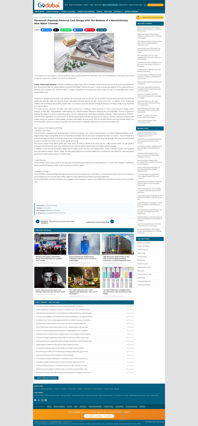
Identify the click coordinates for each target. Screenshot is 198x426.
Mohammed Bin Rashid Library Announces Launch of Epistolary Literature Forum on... (148, 155)
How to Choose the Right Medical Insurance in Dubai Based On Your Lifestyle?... (62, 330)
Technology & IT (142, 249)
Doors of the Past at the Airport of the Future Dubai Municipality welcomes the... (148, 169)
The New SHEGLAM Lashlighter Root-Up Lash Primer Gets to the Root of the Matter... (149, 64)
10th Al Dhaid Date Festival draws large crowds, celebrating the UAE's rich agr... (62, 327)
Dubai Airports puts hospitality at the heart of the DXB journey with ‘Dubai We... (149, 197)
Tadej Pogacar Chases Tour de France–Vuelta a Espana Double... (57, 344)
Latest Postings (52, 12)
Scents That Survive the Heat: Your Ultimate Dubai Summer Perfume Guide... (148, 50)
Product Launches (68, 12)
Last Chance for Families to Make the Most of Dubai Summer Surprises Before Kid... (149, 183)
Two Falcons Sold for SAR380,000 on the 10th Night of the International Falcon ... (149, 148)
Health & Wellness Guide (105, 395)
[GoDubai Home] (48, 5)
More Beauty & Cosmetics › (122, 230)
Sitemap (116, 389)
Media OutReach (131, 12)
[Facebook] (35, 400)
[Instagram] (42, 400)
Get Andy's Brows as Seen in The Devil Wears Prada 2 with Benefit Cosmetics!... (148, 110)
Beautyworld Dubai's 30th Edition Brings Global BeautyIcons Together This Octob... (63, 372)
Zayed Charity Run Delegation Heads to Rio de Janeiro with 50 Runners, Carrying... (149, 204)
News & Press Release (110, 5)
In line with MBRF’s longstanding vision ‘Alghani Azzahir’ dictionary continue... (148, 176)
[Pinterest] (46, 400)
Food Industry (142, 256)
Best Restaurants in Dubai (137, 395)
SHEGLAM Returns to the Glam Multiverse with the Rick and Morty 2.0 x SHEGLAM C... (148, 103)
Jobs (91, 5)
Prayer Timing (108, 389)
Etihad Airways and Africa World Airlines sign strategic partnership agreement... (62, 351)
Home (66, 5)
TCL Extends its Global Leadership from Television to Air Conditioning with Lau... (62, 358)
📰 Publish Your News (155, 5)
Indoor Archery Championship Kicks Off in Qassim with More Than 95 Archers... (149, 141)
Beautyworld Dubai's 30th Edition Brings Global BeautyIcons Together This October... (149, 29)
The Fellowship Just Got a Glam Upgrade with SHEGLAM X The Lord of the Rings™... (149, 57)
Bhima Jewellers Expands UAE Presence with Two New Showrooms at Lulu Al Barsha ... (149, 162)
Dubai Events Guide (91, 395)
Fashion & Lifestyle (143, 246)
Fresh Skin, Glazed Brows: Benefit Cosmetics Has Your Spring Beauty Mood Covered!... (149, 89)
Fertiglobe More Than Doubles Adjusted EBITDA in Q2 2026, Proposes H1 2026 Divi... (63, 320)
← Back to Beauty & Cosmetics (46, 378)
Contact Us (56, 389)
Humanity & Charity (143, 285)
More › (159, 23)
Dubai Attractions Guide (52, 395)
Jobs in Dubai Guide (152, 395)
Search (99, 12)
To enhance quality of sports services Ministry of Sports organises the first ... (61, 362)
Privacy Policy (72, 389)
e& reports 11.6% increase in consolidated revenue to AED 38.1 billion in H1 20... (61, 365)
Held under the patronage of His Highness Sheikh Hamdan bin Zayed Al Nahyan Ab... (64, 341)
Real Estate (141, 260)
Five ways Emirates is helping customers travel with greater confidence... (60, 306)
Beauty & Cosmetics (45, 17)
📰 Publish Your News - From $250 (99, 416)
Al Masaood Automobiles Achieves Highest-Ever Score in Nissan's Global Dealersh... (63, 334)
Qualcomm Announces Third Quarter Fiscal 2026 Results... (55, 355)
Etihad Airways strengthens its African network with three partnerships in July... (62, 369)
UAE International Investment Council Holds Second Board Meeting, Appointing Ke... (64, 313)
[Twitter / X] (39, 400)
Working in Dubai (65, 395)
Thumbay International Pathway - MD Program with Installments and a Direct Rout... (149, 211)
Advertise (80, 389)
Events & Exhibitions (144, 281)
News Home (39, 12)
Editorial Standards (46, 389)
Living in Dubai (38, 395)
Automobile (141, 253)
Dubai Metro (123, 5)
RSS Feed (108, 12)
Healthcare (141, 278)
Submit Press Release (86, 12)
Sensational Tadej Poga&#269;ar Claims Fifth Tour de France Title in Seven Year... (63, 337)
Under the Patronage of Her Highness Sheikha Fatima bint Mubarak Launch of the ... (147, 134)
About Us (37, 389)
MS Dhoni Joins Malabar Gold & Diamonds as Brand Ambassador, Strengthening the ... (64, 316)
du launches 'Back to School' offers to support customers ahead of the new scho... (149, 190)
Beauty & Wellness (75, 5)
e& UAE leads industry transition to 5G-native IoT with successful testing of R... (61, 323)
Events (86, 5)
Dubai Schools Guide (78, 395)
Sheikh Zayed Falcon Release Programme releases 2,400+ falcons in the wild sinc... (63, 309)
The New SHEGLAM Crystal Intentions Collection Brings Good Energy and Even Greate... (149, 76)
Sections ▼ (118, 12)
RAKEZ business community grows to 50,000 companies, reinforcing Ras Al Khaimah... (149, 218)
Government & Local (144, 274)
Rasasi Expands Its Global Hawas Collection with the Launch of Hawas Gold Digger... (149, 36)
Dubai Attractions (135, 5)
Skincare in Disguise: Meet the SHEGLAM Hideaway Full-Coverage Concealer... (149, 96)
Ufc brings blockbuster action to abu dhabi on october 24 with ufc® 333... (60, 348)
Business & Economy (144, 267)
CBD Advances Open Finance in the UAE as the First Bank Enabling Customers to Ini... (149, 43)
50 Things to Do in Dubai (121, 395)
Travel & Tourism (142, 264)
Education (98, 5)
